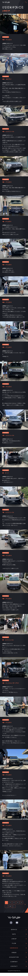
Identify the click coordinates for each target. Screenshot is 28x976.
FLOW (14, 943)
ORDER (14, 952)
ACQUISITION (14, 957)
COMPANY (14, 962)
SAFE (14, 934)
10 (10, 906)
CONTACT (14, 966)
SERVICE (14, 929)
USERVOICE (14, 948)
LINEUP (14, 939)
